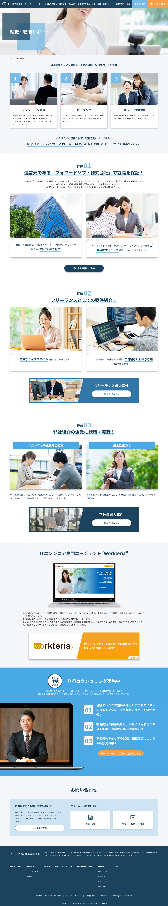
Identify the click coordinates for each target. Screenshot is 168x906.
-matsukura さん (104, 881)
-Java (29, 876)
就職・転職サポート (105, 4)
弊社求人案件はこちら (84, 268)
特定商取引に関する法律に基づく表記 (48, 896)
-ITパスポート (32, 871)
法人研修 (72, 4)
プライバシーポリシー (73, 896)
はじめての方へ (51, 4)
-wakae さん (102, 871)
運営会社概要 (90, 896)
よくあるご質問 (40, 828)
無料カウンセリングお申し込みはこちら (121, 753)
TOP (11, 58)
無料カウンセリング (158, 4)
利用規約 (104, 896)
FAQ (128, 4)
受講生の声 (119, 4)
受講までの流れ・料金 (86, 4)
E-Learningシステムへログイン (122, 896)
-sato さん (102, 886)
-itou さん (101, 876)
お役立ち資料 (140, 4)
